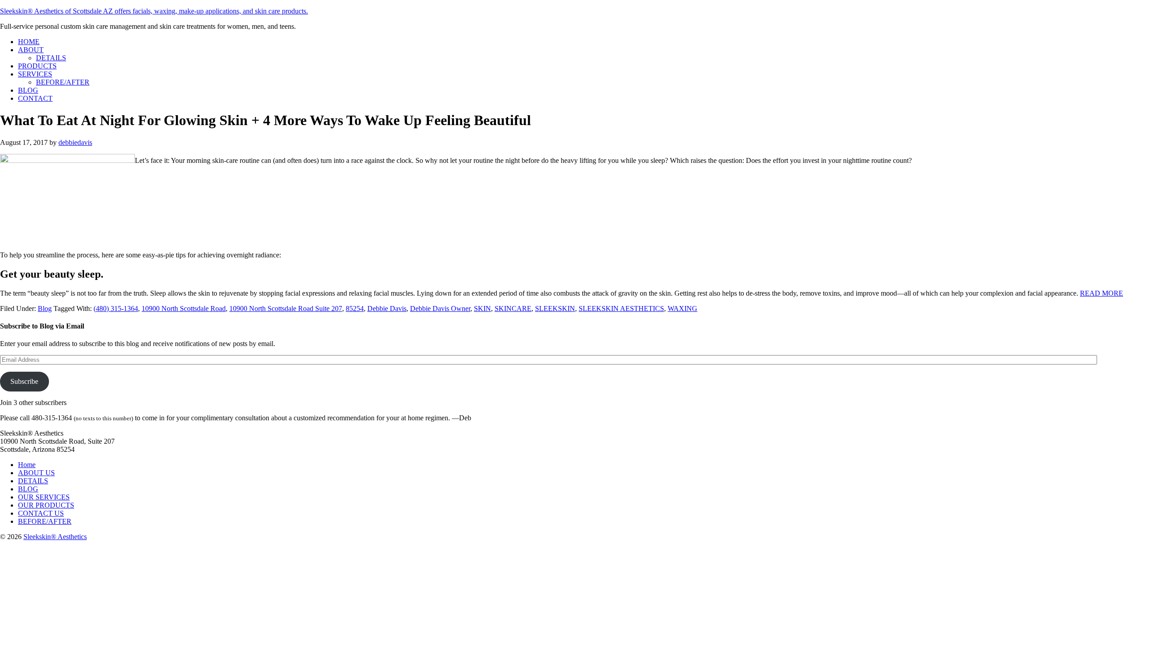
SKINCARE (513, 308)
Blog (45, 308)
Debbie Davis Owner (440, 308)
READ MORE (1101, 293)
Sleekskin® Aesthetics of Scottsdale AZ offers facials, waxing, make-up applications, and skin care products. (154, 11)
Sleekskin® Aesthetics (55, 536)
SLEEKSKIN (555, 308)
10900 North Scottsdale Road (184, 308)
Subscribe (24, 381)
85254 (355, 308)
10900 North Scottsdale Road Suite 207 (285, 308)
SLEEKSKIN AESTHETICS (621, 308)
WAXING (682, 308)
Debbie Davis (386, 308)
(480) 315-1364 (116, 308)
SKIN (482, 308)
